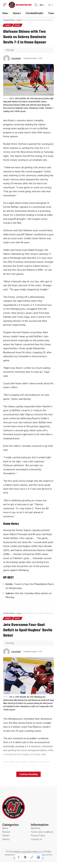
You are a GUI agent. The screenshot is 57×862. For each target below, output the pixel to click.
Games (8, 25)
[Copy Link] (31, 857)
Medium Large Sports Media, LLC (27, 851)
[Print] (38, 857)
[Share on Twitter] (25, 857)
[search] (36, 5)
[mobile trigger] (6, 5)
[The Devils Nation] (20, 5)
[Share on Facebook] (18, 857)
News (17, 25)
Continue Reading (28, 774)
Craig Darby (16, 58)
